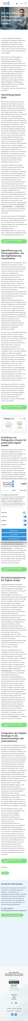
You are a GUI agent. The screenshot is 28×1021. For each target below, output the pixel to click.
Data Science (21, 206)
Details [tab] (14, 490)
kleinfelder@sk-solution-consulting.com (15, 910)
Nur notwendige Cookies (14, 538)
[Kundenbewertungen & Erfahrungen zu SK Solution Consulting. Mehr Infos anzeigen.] (14, 984)
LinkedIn (12, 1014)
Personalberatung (6, 548)
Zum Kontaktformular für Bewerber (12, 915)
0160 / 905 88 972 (8, 908)
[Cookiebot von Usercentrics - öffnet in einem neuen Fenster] (21, 484)
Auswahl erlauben (14, 534)
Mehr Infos (21, 418)
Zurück (5, 873)
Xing (15, 1014)
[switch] (25, 517)
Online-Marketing (7, 206)
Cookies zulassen (14, 530)
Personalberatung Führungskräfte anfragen (12, 241)
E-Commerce (21, 204)
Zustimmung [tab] (5, 490)
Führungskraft (14, 716)
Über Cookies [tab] (23, 490)
